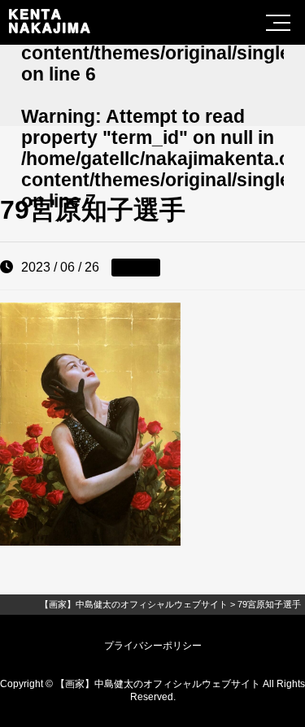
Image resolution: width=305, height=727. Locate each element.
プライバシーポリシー (153, 645)
